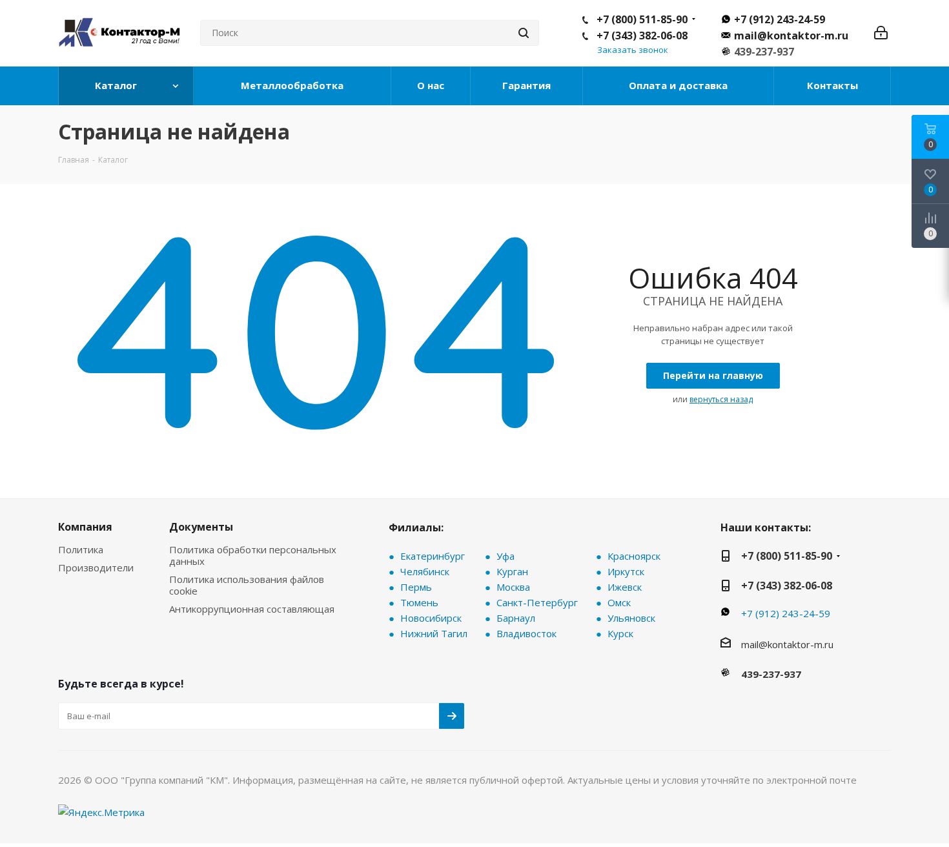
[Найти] (523, 33)
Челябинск (424, 571)
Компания (85, 527)
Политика (80, 549)
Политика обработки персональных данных (252, 555)
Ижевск (624, 586)
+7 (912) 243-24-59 (779, 19)
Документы (201, 527)
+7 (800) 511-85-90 (642, 19)
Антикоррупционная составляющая (251, 608)
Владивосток (526, 633)
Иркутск (625, 571)
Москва (513, 586)
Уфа (505, 555)
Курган (512, 571)
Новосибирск (431, 617)
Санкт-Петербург (537, 602)
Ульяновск (631, 617)
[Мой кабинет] (881, 33)
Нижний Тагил (433, 633)
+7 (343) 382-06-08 (642, 35)
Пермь (416, 586)
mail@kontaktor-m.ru (791, 35)
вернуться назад (721, 399)
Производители (96, 567)
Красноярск (633, 555)
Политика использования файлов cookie (246, 585)
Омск (619, 602)
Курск (620, 633)
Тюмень (419, 602)
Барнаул (515, 617)
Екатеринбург (432, 555)
